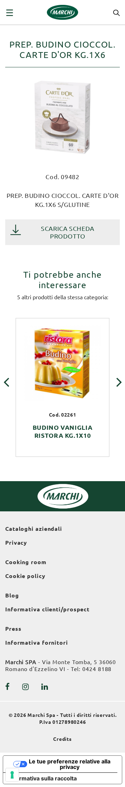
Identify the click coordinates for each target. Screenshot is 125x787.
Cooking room (26, 562)
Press (13, 629)
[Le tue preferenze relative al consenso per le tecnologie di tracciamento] (12, 774)
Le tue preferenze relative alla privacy (69, 764)
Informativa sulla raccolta (43, 778)
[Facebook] (7, 686)
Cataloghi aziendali (33, 529)
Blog (12, 595)
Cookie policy (25, 576)
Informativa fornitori (36, 642)
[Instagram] (25, 686)
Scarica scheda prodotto (67, 232)
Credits (62, 739)
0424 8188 (96, 669)
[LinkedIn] (44, 686)
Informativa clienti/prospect (47, 609)
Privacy (16, 542)
